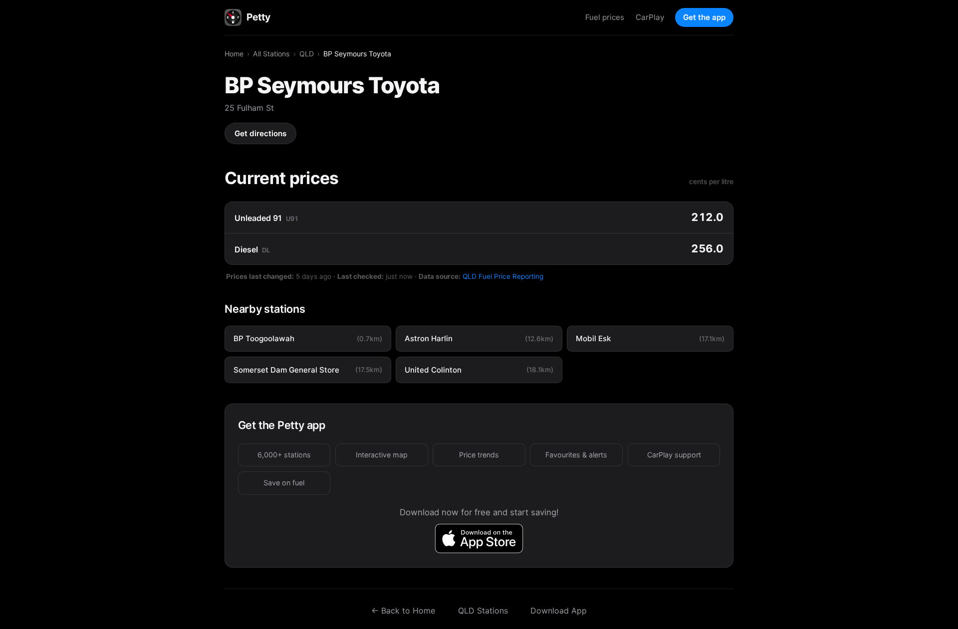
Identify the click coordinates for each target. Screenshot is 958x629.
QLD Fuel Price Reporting (503, 276)
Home (234, 53)
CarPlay (650, 17)
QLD (306, 53)
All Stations (271, 53)
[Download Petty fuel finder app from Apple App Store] (479, 538)
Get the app (704, 17)
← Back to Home (403, 611)
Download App (558, 611)
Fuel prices (604, 17)
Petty (258, 17)
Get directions (260, 133)
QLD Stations (483, 611)
